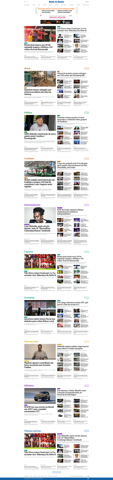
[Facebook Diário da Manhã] (85, 476)
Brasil (39, 4)
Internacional (71, 4)
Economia (44, 4)
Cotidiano (56, 4)
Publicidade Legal (86, 4)
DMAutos (78, 4)
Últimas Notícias (27, 4)
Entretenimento (63, 4)
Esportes (50, 4)
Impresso (87, 1)
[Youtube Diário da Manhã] (88, 476)
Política (34, 4)
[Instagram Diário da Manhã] (86, 476)
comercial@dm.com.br (73, 476)
